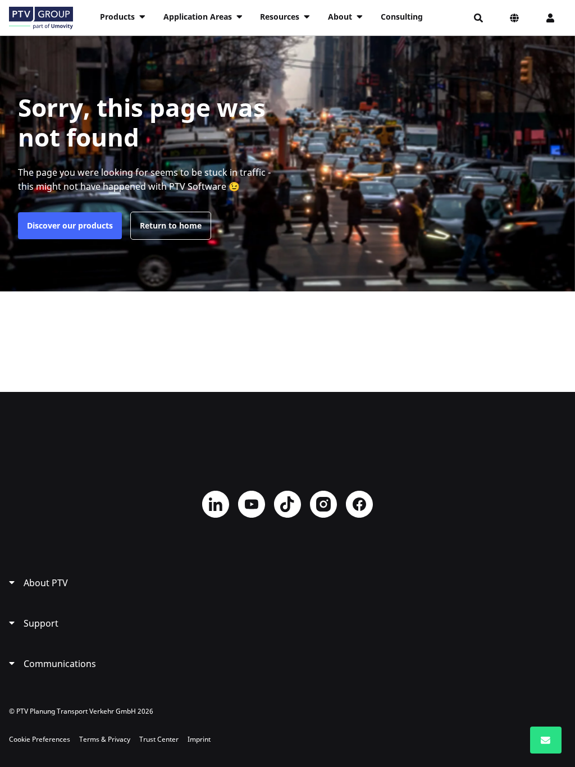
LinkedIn (215, 504)
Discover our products (70, 225)
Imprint (199, 739)
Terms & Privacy (104, 739)
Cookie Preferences (39, 739)
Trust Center (159, 739)
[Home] (41, 18)
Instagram (323, 504)
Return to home (171, 225)
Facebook (359, 504)
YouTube (251, 504)
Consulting (402, 16)
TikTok (287, 504)
